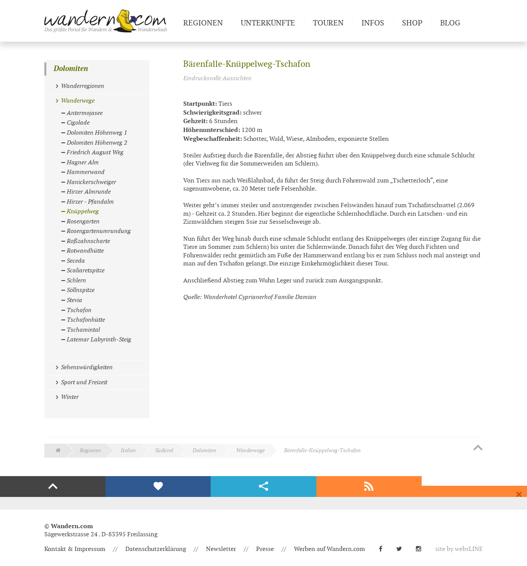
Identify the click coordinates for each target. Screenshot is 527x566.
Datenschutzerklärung (155, 549)
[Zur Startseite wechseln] (110, 20)
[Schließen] (519, 494)
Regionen (90, 450)
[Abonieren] (369, 486)
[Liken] (158, 486)
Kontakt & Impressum (74, 549)
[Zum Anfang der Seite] (478, 448)
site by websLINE (459, 549)
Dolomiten (71, 68)
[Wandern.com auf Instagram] (421, 549)
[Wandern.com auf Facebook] (383, 549)
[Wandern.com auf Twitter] (402, 549)
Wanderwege (250, 450)
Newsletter (221, 549)
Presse (265, 549)
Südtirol (164, 450)
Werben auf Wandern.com (329, 549)
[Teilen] (263, 486)
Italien (128, 450)
